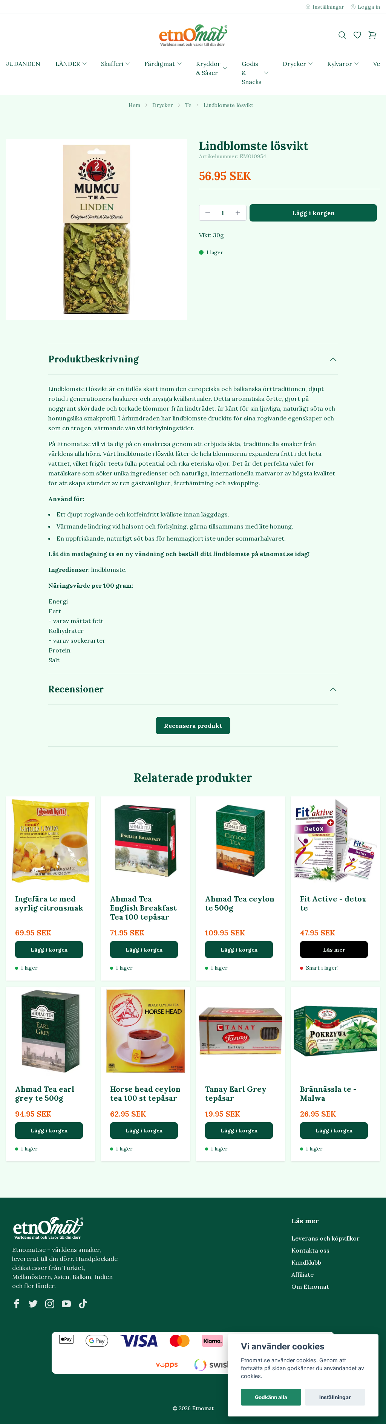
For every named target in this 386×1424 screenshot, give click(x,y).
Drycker (162, 105)
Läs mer (334, 949)
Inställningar (335, 1397)
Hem (134, 105)
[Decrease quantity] (207, 212)
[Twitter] (33, 1303)
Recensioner (76, 689)
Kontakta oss (310, 1250)
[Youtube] (66, 1303)
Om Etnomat (310, 1286)
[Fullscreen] (96, 229)
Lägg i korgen (49, 949)
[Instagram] (49, 1303)
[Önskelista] (357, 35)
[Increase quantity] (238, 212)
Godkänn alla (271, 1397)
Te (188, 105)
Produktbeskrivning (93, 359)
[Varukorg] (372, 35)
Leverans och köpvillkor (325, 1238)
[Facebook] (16, 1303)
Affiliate (302, 1274)
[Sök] (342, 35)
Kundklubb (306, 1262)
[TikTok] (82, 1303)
